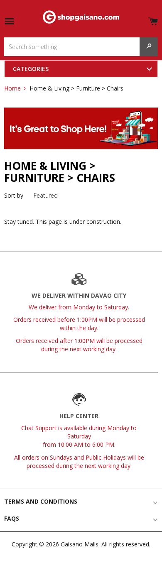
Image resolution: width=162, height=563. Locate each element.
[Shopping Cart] (153, 19)
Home (12, 88)
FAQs (11, 518)
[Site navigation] (9, 22)
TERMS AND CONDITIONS (40, 501)
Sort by (13, 195)
